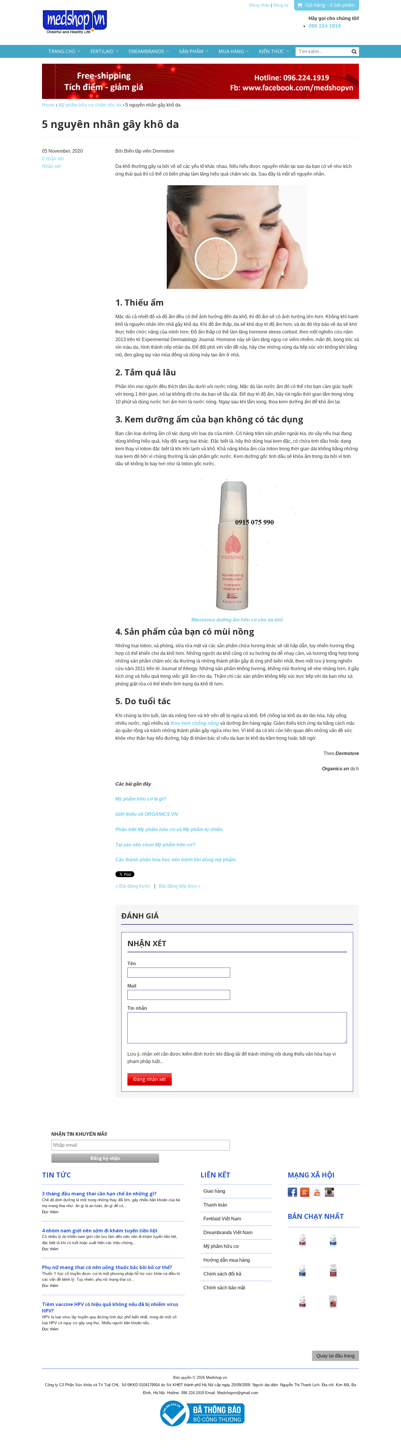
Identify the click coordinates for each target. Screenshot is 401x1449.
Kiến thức (271, 51)
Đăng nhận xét (149, 1079)
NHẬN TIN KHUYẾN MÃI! (79, 1134)
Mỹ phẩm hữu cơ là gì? (140, 798)
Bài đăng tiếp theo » (180, 886)
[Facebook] (292, 1193)
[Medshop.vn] (75, 22)
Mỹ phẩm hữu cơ (221, 1246)
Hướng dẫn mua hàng (226, 1260)
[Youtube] (317, 1193)
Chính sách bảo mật (224, 1287)
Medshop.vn (216, 1377)
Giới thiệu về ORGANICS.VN (146, 814)
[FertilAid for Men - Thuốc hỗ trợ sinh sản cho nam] (302, 1276)
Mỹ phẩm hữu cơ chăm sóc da (90, 104)
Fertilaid (102, 51)
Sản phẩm (191, 51)
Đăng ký (281, 5)
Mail (131, 985)
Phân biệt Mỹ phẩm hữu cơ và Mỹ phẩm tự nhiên (169, 829)
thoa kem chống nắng (195, 723)
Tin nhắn (137, 1008)
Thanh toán (215, 1204)
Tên (131, 963)
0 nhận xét (53, 158)
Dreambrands (146, 51)
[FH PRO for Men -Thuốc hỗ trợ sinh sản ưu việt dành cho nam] (333, 1245)
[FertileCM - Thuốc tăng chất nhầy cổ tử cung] (302, 1307)
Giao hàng (214, 1191)
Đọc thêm (50, 1212)
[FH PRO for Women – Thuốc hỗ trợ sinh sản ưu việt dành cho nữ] (302, 1245)
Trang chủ (61, 51)
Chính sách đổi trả (222, 1273)
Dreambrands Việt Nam (227, 1232)
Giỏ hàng (330, 5)
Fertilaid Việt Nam (222, 1218)
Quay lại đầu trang (335, 1355)
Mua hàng (231, 51)
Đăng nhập (259, 5)
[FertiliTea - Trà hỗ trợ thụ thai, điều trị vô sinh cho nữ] (333, 1307)
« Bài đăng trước (133, 886)
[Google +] (304, 1193)
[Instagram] (329, 1193)
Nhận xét (51, 166)
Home (48, 104)
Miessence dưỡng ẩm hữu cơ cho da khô (237, 619)
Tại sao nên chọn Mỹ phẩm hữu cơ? (155, 844)
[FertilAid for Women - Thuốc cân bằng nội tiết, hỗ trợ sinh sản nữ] (333, 1276)
